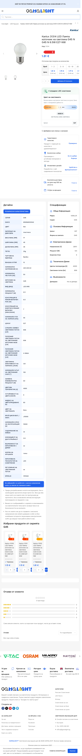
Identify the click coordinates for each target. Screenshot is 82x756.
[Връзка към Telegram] (17, 708)
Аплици (57, 699)
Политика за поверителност (11, 723)
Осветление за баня (62, 706)
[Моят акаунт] (78, 11)
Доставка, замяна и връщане (11, 726)
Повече (74, 183)
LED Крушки (14, 24)
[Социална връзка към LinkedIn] (13, 708)
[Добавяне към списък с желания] (11, 535)
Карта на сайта (7, 733)
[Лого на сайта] (40, 11)
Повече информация (58, 751)
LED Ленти (58, 696)
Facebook (31, 723)
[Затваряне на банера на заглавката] (78, 4)
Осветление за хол (61, 703)
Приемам (73, 751)
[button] (4, 54)
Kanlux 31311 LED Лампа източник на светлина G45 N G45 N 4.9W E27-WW (23, 549)
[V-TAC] (11, 656)
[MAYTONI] (69, 656)
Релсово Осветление (62, 692)
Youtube (31, 729)
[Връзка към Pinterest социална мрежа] (10, 708)
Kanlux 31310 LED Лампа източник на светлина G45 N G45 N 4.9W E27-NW (9, 549)
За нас (4, 719)
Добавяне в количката (65, 81)
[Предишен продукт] (75, 23)
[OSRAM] (30, 656)
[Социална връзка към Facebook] (3, 708)
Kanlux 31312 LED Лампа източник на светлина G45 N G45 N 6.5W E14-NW (37, 549)
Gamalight (5, 24)
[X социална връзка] (6, 708)
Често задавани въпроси (10, 729)
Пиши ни (31, 719)
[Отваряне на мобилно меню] (2, 11)
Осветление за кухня (62, 709)
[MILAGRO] (50, 656)
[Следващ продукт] (78, 23)
